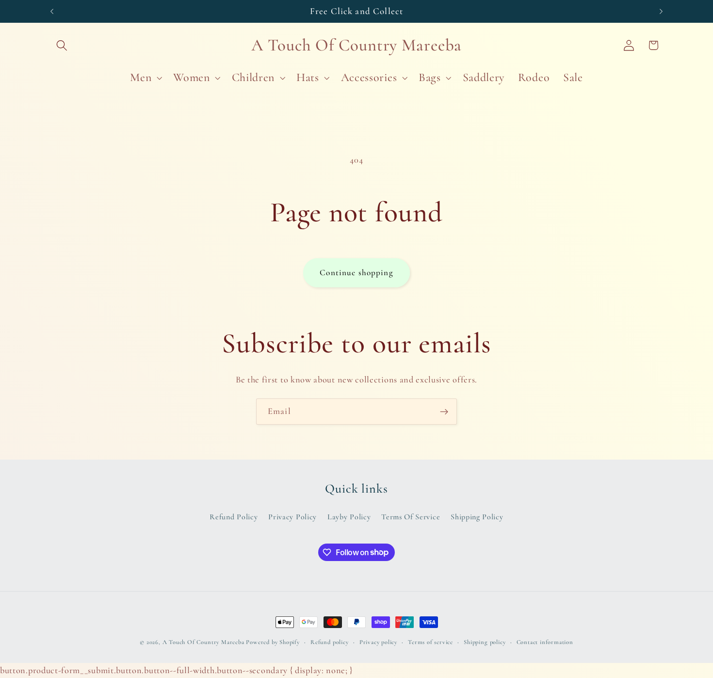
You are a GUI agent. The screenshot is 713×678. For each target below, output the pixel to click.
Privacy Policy (292, 517)
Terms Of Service (410, 517)
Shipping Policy (477, 517)
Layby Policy (349, 517)
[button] (62, 45)
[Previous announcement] (52, 11)
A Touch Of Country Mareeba (203, 642)
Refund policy (329, 642)
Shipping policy (484, 642)
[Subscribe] (444, 411)
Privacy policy (378, 642)
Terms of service (430, 642)
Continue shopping (356, 272)
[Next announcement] (661, 11)
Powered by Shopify (273, 642)
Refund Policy (234, 517)
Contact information (545, 642)
